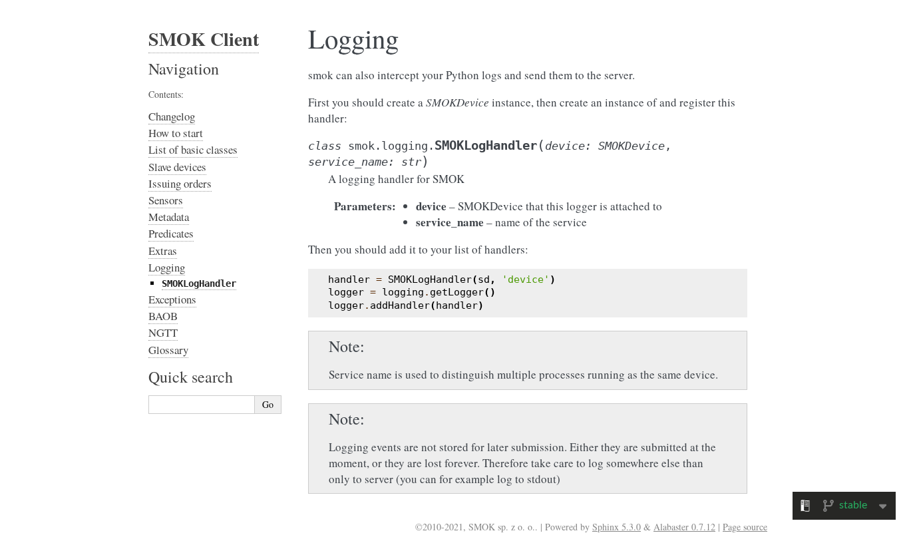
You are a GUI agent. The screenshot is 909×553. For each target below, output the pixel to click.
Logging (166, 267)
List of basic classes (193, 149)
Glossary (168, 349)
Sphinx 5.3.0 (616, 526)
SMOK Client (203, 39)
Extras (162, 250)
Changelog (171, 116)
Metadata (168, 216)
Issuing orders (180, 183)
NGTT (163, 332)
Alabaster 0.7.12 (684, 526)
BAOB (163, 315)
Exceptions (172, 299)
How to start (175, 132)
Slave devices (177, 166)
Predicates (171, 233)
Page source (745, 526)
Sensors (165, 200)
